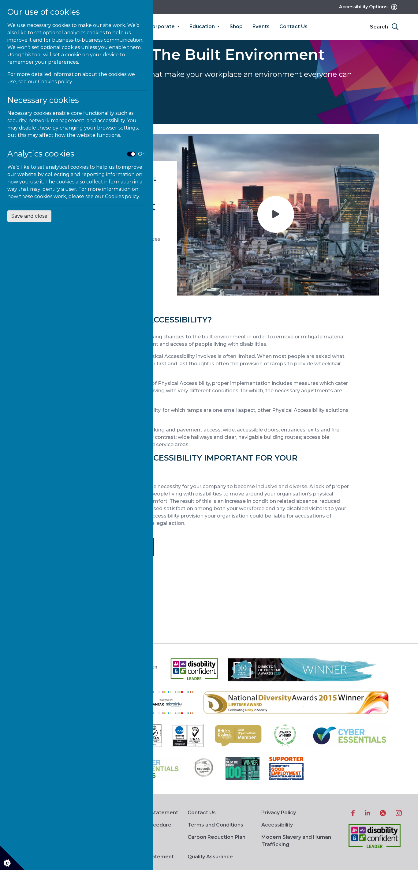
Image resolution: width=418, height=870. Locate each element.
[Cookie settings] (12, 858)
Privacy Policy (278, 812)
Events (261, 26)
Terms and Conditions (215, 825)
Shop (236, 26)
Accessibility (277, 825)
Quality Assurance (210, 857)
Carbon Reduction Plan (216, 837)
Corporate (162, 26)
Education (202, 26)
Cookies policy (55, 82)
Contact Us (293, 26)
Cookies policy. (122, 196)
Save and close (29, 216)
